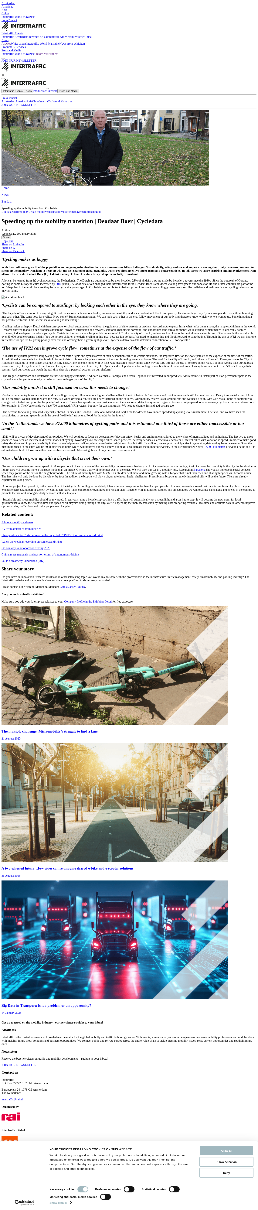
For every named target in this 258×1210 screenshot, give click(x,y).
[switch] (129, 1189)
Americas (7, 6)
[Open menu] (3, 78)
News (5, 40)
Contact (12, 20)
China (5, 13)
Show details (58, 1202)
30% (59, 283)
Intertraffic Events (12, 33)
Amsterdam (8, 3)
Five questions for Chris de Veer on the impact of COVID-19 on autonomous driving (52, 535)
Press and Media (11, 50)
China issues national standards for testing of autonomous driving (40, 554)
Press (5, 20)
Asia (4, 10)
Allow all (226, 1150)
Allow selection (226, 1161)
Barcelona (199, 469)
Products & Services (14, 47)
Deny (226, 1172)
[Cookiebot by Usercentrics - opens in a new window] (24, 1202)
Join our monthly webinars (17, 522)
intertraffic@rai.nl (12, 1099)
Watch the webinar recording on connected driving (32, 541)
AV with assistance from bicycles (21, 528)
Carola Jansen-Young (72, 586)
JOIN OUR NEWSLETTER (19, 60)
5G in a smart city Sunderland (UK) (23, 560)
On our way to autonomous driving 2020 (26, 548)
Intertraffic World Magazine (18, 16)
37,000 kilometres (214, 446)
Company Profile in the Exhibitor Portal (88, 601)
